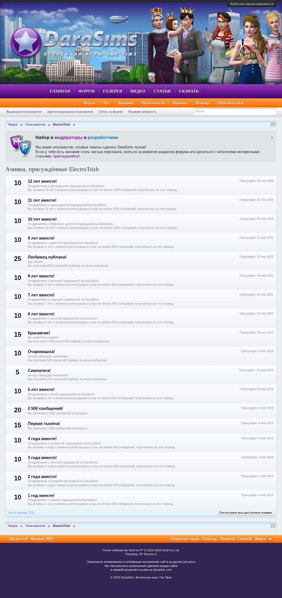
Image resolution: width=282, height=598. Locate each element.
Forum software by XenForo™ (141, 550)
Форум (86, 91)
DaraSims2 (19, 539)
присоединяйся (65, 156)
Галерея (112, 91)
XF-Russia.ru (148, 554)
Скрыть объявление (272, 137)
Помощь (203, 103)
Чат (106, 103)
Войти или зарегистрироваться (251, 3)
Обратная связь (230, 103)
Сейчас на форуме (111, 111)
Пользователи (153, 103)
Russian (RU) (42, 539)
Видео (138, 91)
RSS (270, 539)
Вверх (260, 539)
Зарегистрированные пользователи (70, 111)
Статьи (162, 91)
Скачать (189, 91)
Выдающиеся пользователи (24, 111)
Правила (180, 103)
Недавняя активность (142, 111)
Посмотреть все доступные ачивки (245, 512)
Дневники (126, 103)
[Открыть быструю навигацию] (273, 124)
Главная (60, 91)
